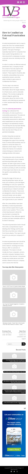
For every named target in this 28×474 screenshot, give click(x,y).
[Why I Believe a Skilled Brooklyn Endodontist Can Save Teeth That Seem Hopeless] (14, 377)
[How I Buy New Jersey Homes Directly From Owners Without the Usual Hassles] (14, 356)
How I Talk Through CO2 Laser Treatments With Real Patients (14, 403)
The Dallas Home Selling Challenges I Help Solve (14, 372)
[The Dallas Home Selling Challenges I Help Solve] (14, 366)
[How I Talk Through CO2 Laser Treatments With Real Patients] (14, 398)
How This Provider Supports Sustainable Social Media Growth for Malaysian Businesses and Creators (14, 392)
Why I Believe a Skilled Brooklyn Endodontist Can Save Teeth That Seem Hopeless (14, 382)
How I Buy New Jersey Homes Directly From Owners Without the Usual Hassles (15, 360)
